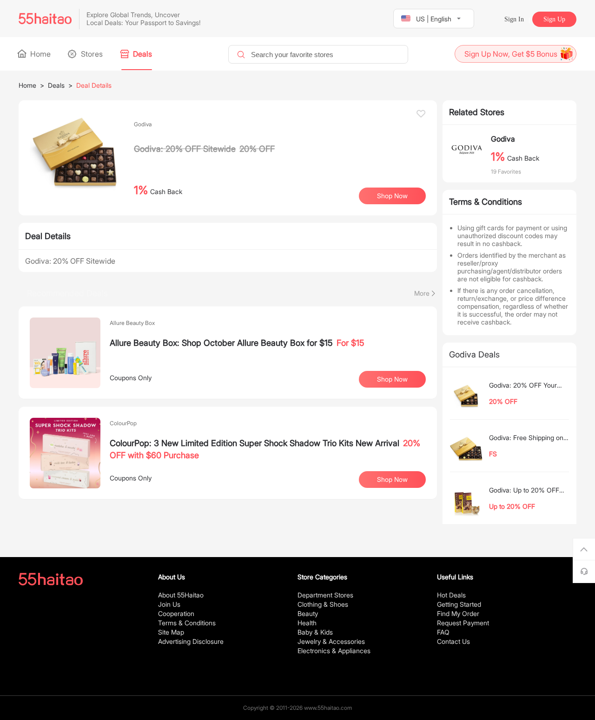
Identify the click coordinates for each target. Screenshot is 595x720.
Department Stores (325, 595)
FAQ (443, 632)
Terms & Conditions (187, 623)
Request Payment (463, 623)
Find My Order (458, 613)
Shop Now (392, 379)
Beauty (308, 613)
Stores (91, 53)
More (422, 293)
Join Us (169, 604)
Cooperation (176, 613)
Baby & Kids (315, 632)
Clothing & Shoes (323, 604)
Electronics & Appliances (334, 651)
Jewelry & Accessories (331, 641)
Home (39, 53)
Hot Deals (451, 595)
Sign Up (554, 19)
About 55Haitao (181, 595)
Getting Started (459, 604)
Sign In (514, 19)
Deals (141, 53)
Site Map (171, 632)
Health (307, 623)
